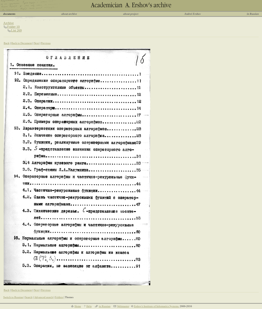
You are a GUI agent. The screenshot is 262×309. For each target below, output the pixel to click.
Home (78, 306)
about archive (69, 13)
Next (36, 43)
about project (130, 13)
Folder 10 (13, 26)
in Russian (253, 13)
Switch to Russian (13, 297)
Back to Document (21, 43)
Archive (8, 23)
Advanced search (43, 297)
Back (6, 43)
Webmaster (123, 306)
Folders (59, 297)
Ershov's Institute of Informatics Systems (156, 306)
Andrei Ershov (192, 13)
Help (89, 306)
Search (28, 297)
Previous (46, 43)
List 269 (16, 30)
